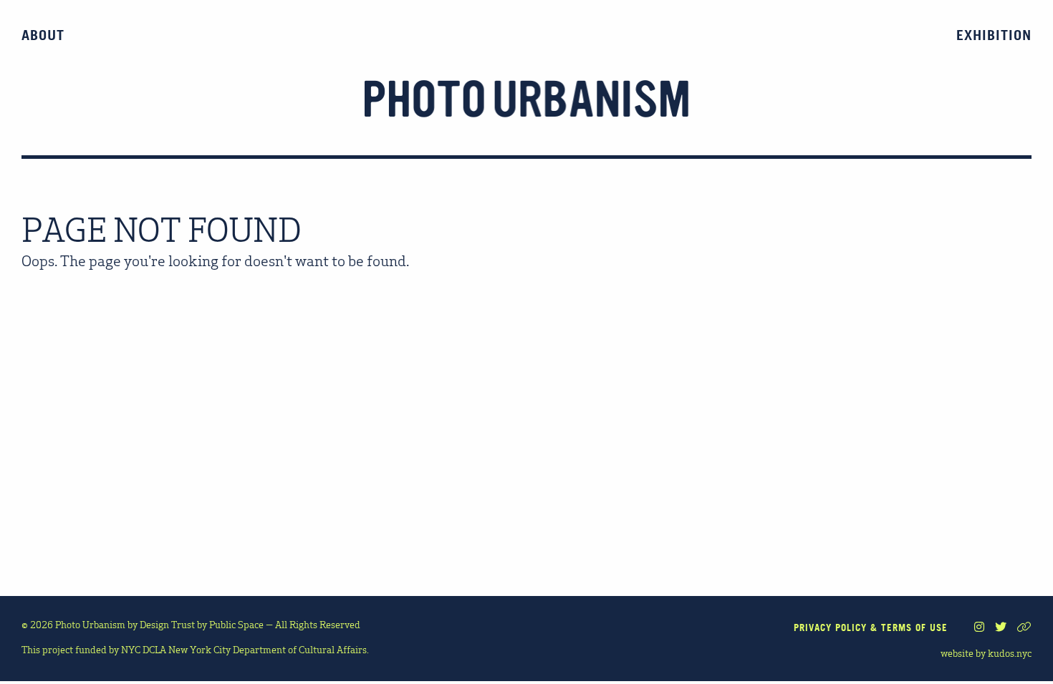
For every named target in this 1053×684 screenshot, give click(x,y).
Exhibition (994, 35)
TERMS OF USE (914, 627)
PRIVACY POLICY (830, 627)
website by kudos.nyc (986, 652)
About (42, 35)
